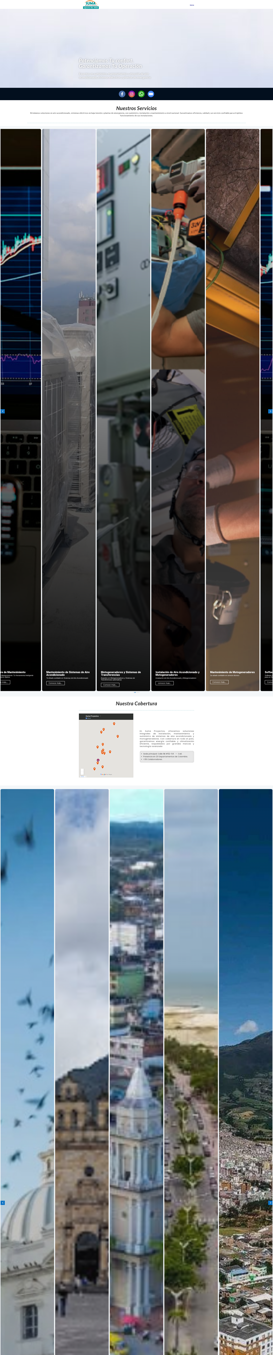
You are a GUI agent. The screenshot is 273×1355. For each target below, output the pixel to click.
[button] (3, 411)
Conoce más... (14, 684)
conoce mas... (68, 683)
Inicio (192, 5)
